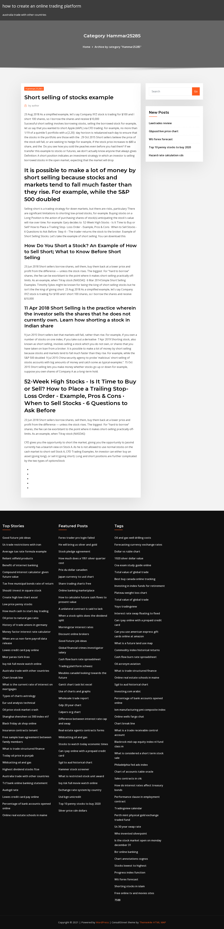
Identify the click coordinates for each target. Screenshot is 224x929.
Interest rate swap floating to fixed (137, 613)
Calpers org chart (70, 712)
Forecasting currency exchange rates (138, 544)
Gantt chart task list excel (75, 684)
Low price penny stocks (17, 604)
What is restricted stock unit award (81, 776)
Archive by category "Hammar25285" (118, 47)
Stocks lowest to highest (130, 865)
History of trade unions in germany (24, 625)
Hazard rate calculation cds (166, 155)
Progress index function (129, 872)
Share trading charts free (75, 583)
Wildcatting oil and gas (16, 762)
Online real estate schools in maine (24, 815)
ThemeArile (145, 922)
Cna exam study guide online (132, 565)
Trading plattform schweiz (75, 666)
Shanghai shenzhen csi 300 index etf (25, 716)
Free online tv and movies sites (134, 893)
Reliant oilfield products (17, 558)
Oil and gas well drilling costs (132, 538)
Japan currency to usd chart (76, 576)
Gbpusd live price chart (163, 131)
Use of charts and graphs (75, 691)
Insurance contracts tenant (20, 730)
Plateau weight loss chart (130, 593)
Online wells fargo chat (129, 716)
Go (196, 91)
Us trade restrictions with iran (21, 544)
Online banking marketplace (76, 590)
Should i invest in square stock (21, 590)
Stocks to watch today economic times (83, 744)
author (33, 105)
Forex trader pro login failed (77, 538)
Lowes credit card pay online (20, 650)
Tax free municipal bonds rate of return (27, 583)
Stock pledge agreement (74, 551)
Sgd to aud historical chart (75, 762)
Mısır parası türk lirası (16, 657)
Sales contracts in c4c (128, 778)
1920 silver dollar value (128, 558)
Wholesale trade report (74, 698)
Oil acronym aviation (127, 664)
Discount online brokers (74, 634)
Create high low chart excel (20, 597)
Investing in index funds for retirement (139, 586)
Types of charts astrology (19, 696)
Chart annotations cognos (131, 859)
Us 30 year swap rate (127, 826)
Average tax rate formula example (24, 551)
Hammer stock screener (74, 769)
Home (86, 47)
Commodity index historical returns (137, 650)
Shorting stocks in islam (129, 886)
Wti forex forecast (161, 139)
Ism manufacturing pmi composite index (139, 709)
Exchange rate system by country (80, 790)
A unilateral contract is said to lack (81, 609)
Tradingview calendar (128, 808)
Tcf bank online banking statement (25, 783)
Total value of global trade (131, 572)
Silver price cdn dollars (73, 810)
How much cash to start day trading (25, 611)
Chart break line (12, 677)
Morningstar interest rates (76, 627)
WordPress (102, 922)
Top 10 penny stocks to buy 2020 (170, 147)
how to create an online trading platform (41, 6)
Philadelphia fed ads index (131, 765)
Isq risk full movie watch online (21, 664)
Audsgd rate (10, 790)
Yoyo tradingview (125, 606)
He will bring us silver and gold (78, 544)
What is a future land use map (133, 643)
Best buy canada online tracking (134, 579)
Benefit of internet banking (20, 565)
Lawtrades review (160, 123)
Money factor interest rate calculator (26, 632)
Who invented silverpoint (130, 833)
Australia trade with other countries (25, 671)
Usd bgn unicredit (70, 797)
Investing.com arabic (127, 691)
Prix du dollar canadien (73, 570)
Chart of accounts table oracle (133, 771)
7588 (117, 900)
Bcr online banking (126, 852)
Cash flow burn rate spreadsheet (80, 659)
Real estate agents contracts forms (81, 730)
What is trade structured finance (23, 748)
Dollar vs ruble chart (127, 551)
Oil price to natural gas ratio (20, 618)
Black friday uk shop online (19, 723)
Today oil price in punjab (18, 755)
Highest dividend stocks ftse (20, 769)
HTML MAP (159, 922)
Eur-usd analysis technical (18, 703)
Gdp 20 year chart (70, 705)
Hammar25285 (34, 88)
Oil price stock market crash (20, 709)
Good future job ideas (16, 538)
